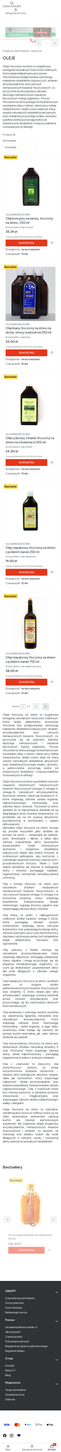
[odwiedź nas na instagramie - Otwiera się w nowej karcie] (11, 1436)
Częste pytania (13, 1336)
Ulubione (10, 1399)
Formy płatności (14, 1302)
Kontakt (10, 1365)
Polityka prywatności (17, 1341)
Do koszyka (26, 242)
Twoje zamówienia (15, 1389)
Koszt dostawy (13, 1307)
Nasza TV (10, 1370)
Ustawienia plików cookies (20, 1327)
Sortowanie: (10, 140)
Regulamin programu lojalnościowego (26, 1346)
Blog (8, 1375)
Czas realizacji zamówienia (19, 1298)
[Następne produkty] (36, 706)
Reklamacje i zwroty (16, 1312)
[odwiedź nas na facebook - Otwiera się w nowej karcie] (5, 1436)
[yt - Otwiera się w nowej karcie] (19, 1436)
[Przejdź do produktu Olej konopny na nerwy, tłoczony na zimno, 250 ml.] (30, 184)
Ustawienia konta (14, 1394)
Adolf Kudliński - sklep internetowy (23, 51)
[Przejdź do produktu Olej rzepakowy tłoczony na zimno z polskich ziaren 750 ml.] (30, 623)
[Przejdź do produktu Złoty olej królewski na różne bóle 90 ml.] (30, 1205)
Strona (15, 706)
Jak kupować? (13, 1331)
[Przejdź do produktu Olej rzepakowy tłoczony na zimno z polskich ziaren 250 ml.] (30, 513)
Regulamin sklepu (15, 1350)
